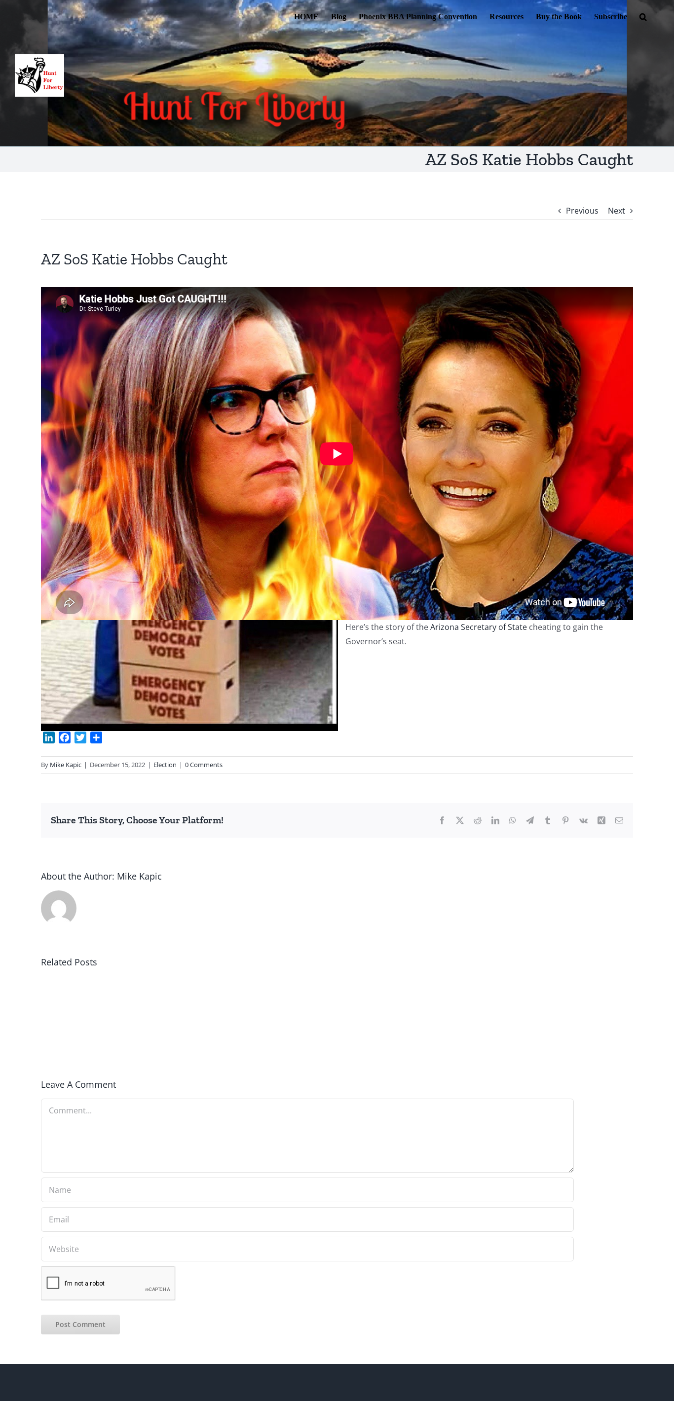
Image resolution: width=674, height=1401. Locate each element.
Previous (582, 210)
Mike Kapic (65, 764)
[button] (643, 16)
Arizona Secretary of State (478, 627)
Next (616, 210)
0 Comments (204, 764)
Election (165, 764)
